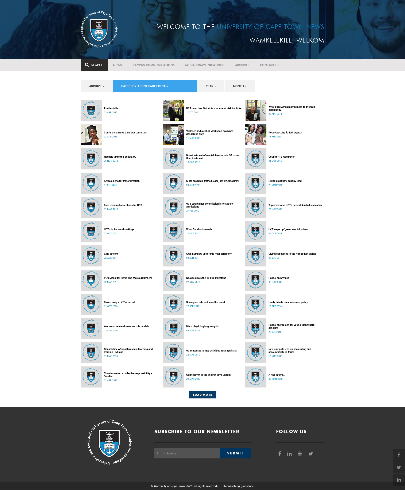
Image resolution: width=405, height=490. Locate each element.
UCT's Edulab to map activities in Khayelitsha (211, 350)
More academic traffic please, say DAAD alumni (212, 181)
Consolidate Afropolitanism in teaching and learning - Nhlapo (128, 351)
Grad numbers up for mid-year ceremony (209, 253)
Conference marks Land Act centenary (125, 132)
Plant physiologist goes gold (202, 326)
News (117, 65)
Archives (242, 65)
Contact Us (269, 65)
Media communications (204, 65)
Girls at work (111, 253)
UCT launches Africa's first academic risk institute (213, 108)
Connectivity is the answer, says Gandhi (208, 374)
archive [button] (95, 86)
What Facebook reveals (199, 229)
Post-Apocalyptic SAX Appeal (285, 132)
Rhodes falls (111, 108)
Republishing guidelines (238, 485)
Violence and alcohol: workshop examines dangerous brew (209, 133)
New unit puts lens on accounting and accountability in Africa (290, 351)
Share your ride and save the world (205, 302)
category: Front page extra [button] (143, 86)
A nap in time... (277, 374)
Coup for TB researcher (281, 156)
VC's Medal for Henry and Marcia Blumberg (128, 278)
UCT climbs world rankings (119, 229)
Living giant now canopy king (285, 181)
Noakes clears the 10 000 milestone (206, 278)
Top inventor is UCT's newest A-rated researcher (295, 205)
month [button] (238, 86)
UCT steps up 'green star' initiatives (288, 229)
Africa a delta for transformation (122, 181)
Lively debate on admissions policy (288, 302)
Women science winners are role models (126, 326)
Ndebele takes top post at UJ (120, 156)
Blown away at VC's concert (119, 302)
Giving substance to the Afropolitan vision (292, 253)
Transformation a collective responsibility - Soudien (128, 375)
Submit (235, 453)
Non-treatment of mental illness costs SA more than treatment (212, 157)
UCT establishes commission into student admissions (209, 205)
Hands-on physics (279, 278)
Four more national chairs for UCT (123, 205)
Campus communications (153, 65)
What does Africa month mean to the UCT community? (292, 108)
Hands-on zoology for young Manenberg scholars (292, 326)
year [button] (210, 86)
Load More (202, 394)
